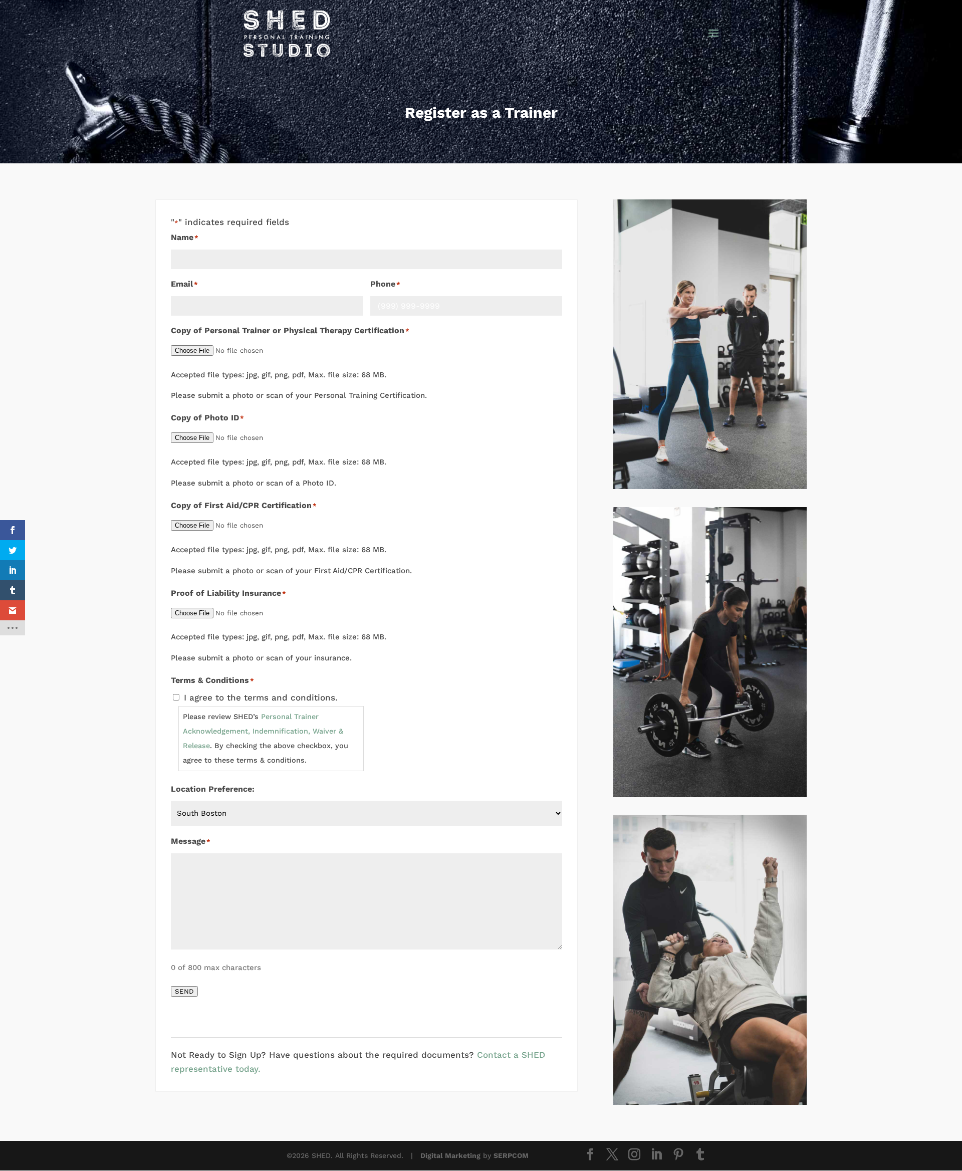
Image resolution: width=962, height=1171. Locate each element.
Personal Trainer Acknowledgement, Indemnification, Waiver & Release (263, 731)
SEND (184, 991)
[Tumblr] (700, 1155)
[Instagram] (634, 1155)
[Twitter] (612, 1155)
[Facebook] (590, 1155)
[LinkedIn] (656, 1155)
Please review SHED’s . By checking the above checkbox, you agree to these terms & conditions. (265, 738)
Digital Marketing (450, 1155)
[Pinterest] (678, 1155)
